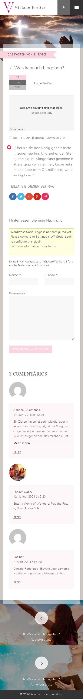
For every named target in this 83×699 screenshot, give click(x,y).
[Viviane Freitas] (24, 7)
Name (13, 275)
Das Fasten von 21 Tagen (27, 54)
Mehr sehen (21, 443)
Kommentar (18, 293)
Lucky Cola (32, 508)
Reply (17, 452)
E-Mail (50, 275)
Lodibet (59, 573)
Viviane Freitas (42, 83)
